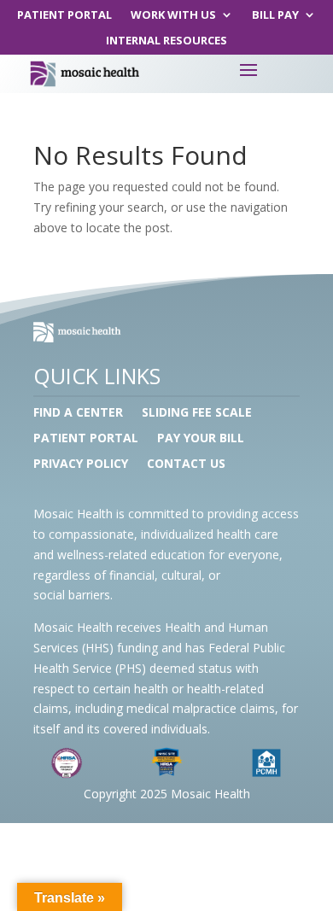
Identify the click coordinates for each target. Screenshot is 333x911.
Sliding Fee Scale (197, 413)
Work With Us (173, 15)
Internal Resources (166, 41)
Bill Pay (275, 15)
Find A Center (78, 413)
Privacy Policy (80, 464)
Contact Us (186, 464)
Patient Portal (64, 15)
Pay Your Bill (200, 439)
